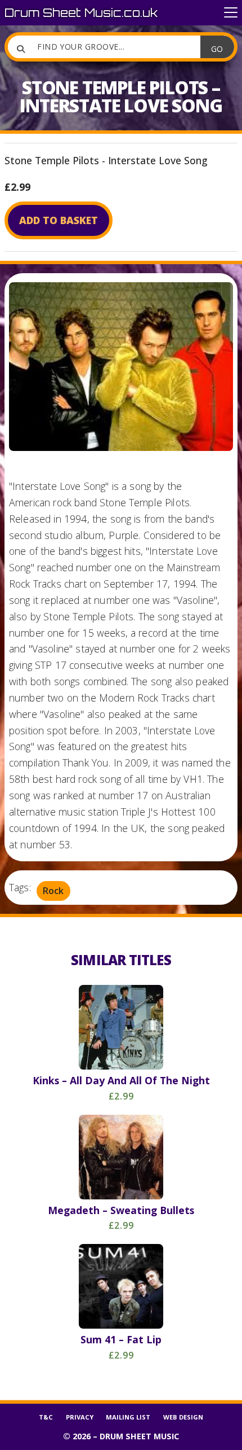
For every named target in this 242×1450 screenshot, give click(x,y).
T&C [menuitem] (46, 1417)
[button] (230, 12)
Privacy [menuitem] (79, 1417)
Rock (53, 890)
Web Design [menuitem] (183, 1417)
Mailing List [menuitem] (128, 1417)
